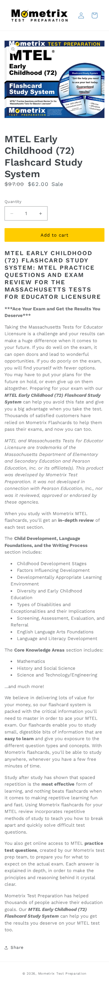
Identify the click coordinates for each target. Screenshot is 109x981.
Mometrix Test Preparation (62, 974)
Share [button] (17, 947)
